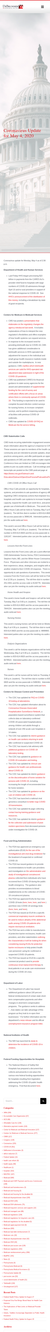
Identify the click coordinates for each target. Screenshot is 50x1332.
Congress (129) (9, 1140)
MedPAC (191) (9, 1256)
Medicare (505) (9, 1228)
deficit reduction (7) (10, 1154)
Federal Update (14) (10, 1157)
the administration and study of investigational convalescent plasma (26, 874)
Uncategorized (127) (11, 1286)
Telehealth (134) (9, 1283)
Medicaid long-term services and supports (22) (20, 1208)
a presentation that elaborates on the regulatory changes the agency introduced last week (26, 324)
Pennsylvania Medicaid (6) (13, 1266)
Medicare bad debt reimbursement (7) (17, 1232)
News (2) (7, 1259)
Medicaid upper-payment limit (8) (15, 1225)
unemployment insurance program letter (25, 1024)
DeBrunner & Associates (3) (13, 1150)
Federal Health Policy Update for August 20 (19, 1319)
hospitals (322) (9, 1171)
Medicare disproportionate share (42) (16, 1239)
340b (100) (7, 1112)
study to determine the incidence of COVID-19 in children (25, 1044)
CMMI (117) (8, 1136)
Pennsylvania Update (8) (12, 1273)
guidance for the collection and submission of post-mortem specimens (26, 822)
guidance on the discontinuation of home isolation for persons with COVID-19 (26, 777)
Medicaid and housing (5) (12, 1191)
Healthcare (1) (8, 1167)
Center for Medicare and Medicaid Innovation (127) (21, 1130)
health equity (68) (10, 1164)
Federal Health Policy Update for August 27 (19, 1297)
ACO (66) (7, 1119)
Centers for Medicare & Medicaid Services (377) (20, 1133)
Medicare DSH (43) (10, 1242)
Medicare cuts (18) (10, 1235)
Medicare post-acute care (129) (14, 1245)
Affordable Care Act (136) (12, 1123)
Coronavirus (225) (10, 1143)
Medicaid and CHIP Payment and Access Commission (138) (23, 1182)
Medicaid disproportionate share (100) (17, 1197)
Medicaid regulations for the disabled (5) (18, 1221)
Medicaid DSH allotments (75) (14, 1204)
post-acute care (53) (11, 1276)
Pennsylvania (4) (9, 1263)
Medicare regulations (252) (13, 1249)
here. (38, 1086)
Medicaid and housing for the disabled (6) (18, 1194)
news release (26, 1020)
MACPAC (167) (9, 1174)
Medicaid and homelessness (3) (15, 1187)
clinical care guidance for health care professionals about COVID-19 (24, 767)
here (26, 520)
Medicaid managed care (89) (14, 1211)
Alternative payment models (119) (15, 1126)
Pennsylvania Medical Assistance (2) (17, 1269)
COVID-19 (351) (9, 1147)
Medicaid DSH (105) (11, 1201)
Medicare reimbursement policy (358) (17, 1252)
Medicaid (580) (9, 1178)
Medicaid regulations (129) (13, 1215)
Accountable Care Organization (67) (16, 1116)
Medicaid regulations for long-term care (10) (19, 1218)
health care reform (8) (11, 1160)
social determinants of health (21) (15, 1280)
